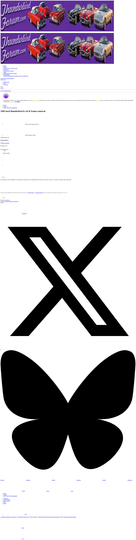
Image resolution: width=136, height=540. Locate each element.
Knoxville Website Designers (52, 517)
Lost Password (16, 76)
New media (11, 71)
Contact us (5, 498)
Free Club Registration (6, 90)
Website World (41, 517)
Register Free (6, 68)
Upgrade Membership (8, 76)
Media (4, 72)
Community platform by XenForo (15, 517)
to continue (14, 101)
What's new (6, 69)
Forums (5, 67)
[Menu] (1, 32)
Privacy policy (6, 501)
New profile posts (24, 76)
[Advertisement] (32, 185)
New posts (15, 68)
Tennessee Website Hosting (70, 517)
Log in (2, 88)
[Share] (14, 165)
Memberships (6, 74)
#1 (4, 177)
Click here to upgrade (5, 143)
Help (4, 502)
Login (11, 68)
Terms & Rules (6, 499)
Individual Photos (7, 73)
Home (4, 65)
